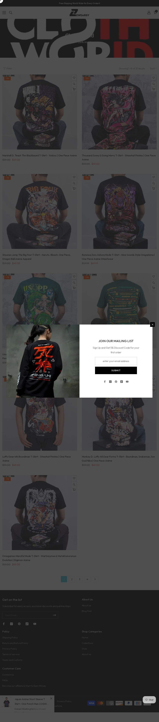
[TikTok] (121, 381)
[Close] (152, 324)
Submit (116, 370)
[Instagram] (110, 381)
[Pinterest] (116, 381)
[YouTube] (127, 381)
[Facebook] (105, 381)
